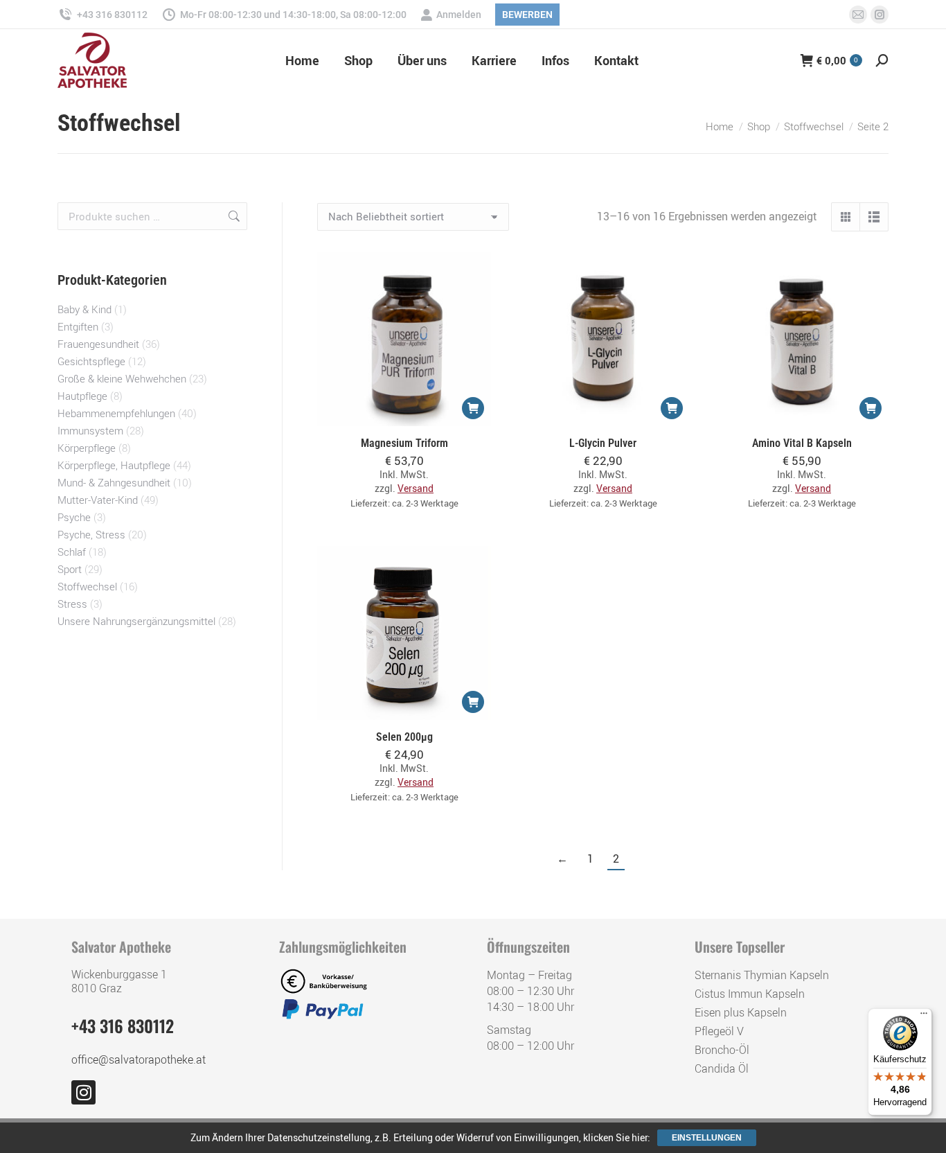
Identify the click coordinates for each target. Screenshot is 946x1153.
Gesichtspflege (91, 361)
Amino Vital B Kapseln (802, 443)
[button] (473, 408)
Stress (72, 603)
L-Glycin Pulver (602, 443)
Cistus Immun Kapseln (750, 993)
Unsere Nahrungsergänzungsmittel (136, 621)
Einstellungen (707, 1138)
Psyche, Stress (91, 534)
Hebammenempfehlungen (116, 413)
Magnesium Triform (404, 443)
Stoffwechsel (87, 586)
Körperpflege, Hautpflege (113, 465)
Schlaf (71, 551)
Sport (69, 569)
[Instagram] (83, 1092)
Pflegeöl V (719, 1031)
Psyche (74, 517)
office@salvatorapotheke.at (138, 1059)
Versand (416, 488)
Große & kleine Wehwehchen (121, 378)
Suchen (233, 216)
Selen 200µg (404, 736)
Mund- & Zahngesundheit (113, 482)
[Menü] (924, 1016)
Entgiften (77, 326)
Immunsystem (90, 430)
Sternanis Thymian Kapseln (762, 975)
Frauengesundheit (98, 344)
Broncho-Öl (722, 1049)
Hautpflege (82, 396)
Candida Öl (722, 1068)
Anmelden (458, 14)
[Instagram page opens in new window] (880, 15)
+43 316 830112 (112, 14)
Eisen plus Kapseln (741, 1012)
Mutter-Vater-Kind (97, 500)
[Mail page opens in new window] (858, 15)
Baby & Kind (84, 309)
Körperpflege (86, 448)
